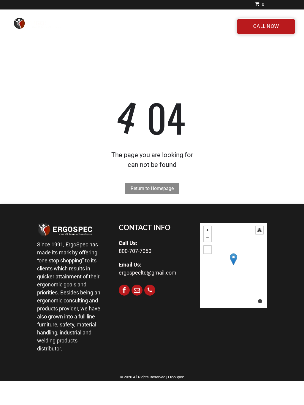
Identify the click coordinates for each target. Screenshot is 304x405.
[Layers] (259, 230)
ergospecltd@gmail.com (147, 273)
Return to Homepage (152, 188)
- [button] (207, 238)
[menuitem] (100, 26)
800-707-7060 (135, 251)
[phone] (149, 291)
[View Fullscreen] (207, 249)
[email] (137, 291)
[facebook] (124, 291)
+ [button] (207, 230)
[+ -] (233, 265)
